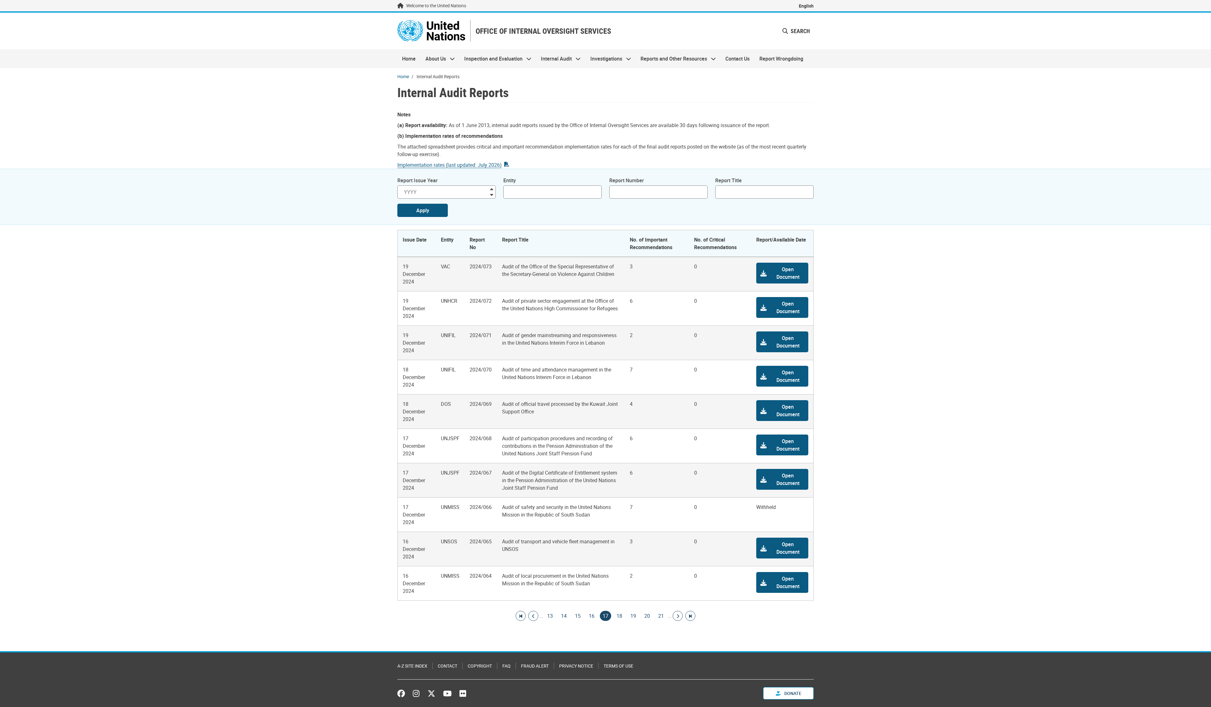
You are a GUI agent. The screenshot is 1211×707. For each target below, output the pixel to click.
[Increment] (492, 188)
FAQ (506, 666)
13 (550, 615)
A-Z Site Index (412, 666)
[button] (782, 273)
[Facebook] (402, 693)
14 (564, 615)
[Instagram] (416, 693)
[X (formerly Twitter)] (431, 693)
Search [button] (799, 31)
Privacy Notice (576, 666)
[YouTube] (447, 693)
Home (409, 58)
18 (619, 615)
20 (647, 615)
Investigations (604, 58)
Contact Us (737, 58)
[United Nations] (431, 31)
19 (633, 615)
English (806, 6)
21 (661, 615)
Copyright (480, 666)
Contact (447, 666)
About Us (433, 58)
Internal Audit (554, 58)
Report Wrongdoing (781, 58)
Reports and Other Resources (671, 58)
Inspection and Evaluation (491, 58)
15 (577, 615)
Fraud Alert (535, 666)
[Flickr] (462, 693)
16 (591, 615)
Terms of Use (618, 666)
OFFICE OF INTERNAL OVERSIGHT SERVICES (543, 31)
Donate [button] (792, 693)
